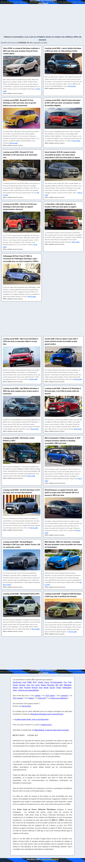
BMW (30, 682)
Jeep (28, 685)
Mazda (43, 685)
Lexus (37, 685)
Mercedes (50, 685)
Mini (61, 685)
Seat (40, 687)
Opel (21, 687)
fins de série (26, 706)
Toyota (58, 687)
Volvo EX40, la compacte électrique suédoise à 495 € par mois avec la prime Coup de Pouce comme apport (21, 50)
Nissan (15, 687)
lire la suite (72, 86)
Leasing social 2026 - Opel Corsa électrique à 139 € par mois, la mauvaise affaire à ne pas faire (20, 341)
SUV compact (18, 698)
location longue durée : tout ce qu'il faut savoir (31, 719)
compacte (64, 695)
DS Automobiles (56, 682)
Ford (69, 682)
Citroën (40, 682)
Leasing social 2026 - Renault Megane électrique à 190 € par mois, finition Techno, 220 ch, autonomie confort (21, 544)
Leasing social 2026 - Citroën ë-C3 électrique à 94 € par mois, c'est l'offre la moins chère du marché (63, 391)
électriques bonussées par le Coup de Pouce (46, 714)
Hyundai (22, 685)
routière (31, 698)
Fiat (65, 682)
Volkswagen (66, 687)
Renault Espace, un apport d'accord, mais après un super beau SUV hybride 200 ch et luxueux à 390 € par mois (62, 492)
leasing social (46, 725)
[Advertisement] (42, 19)
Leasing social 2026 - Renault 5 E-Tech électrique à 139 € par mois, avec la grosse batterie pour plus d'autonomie (19, 102)
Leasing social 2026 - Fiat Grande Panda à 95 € (21, 594)
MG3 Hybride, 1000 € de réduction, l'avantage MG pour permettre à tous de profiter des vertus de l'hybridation (63, 544)
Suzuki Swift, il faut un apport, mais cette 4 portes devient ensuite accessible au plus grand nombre (61, 341)
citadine (38, 695)
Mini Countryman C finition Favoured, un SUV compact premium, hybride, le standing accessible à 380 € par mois (62, 440)
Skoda (46, 687)
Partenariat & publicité (49, 859)
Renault (35, 687)
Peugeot (27, 687)
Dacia (47, 682)
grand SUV (42, 698)
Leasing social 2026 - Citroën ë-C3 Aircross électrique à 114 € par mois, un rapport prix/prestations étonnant (20, 206)
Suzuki (52, 687)
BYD (34, 682)
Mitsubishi (67, 685)
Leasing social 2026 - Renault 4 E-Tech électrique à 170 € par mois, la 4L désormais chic (20, 154)
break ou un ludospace (59, 698)
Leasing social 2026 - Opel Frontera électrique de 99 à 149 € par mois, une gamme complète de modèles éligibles (63, 102)
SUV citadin (50, 695)
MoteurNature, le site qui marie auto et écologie (51, 730)
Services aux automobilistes (28, 690)
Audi (24, 682)
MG (57, 685)
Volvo (15, 690)
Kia (32, 685)
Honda (15, 685)
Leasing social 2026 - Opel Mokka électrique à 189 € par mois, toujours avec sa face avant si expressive (21, 391)
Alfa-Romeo (17, 682)
